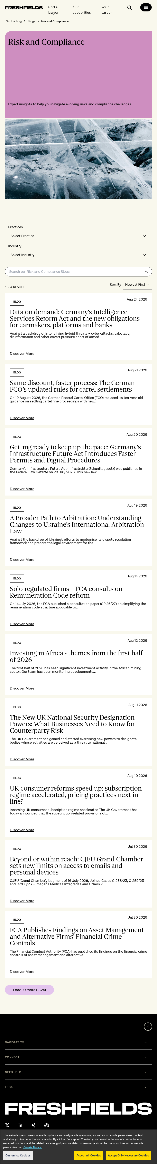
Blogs (31, 21)
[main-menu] (146, 7)
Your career (106, 10)
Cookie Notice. (32, 1147)
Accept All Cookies (88, 1155)
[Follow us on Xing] (33, 1125)
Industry (14, 246)
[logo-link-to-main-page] (24, 8)
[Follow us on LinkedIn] (20, 1125)
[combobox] (78, 236)
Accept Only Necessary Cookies (128, 1155)
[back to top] (148, 1027)
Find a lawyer (53, 10)
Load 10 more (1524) (29, 990)
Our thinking (14, 21)
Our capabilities (82, 10)
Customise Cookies (18, 1155)
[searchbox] (78, 271)
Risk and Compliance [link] (54, 21)
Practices (15, 227)
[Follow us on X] (7, 1125)
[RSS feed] (46, 1125)
